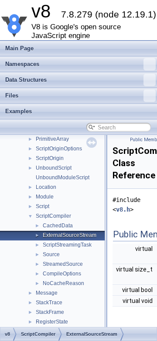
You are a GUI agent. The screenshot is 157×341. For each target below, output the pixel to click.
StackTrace (49, 302)
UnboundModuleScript (62, 177)
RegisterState (52, 322)
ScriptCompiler (53, 216)
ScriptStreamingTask (67, 245)
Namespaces (22, 64)
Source (51, 254)
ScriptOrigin (50, 158)
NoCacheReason (63, 283)
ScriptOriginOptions (59, 149)
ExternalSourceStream (69, 235)
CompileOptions (62, 274)
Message (47, 293)
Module (45, 197)
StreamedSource (63, 264)
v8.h (123, 209)
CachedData (58, 226)
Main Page (19, 48)
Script (42, 206)
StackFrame (50, 312)
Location (46, 187)
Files (11, 95)
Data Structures (26, 80)
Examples (18, 111)
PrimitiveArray (52, 139)
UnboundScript (54, 168)
